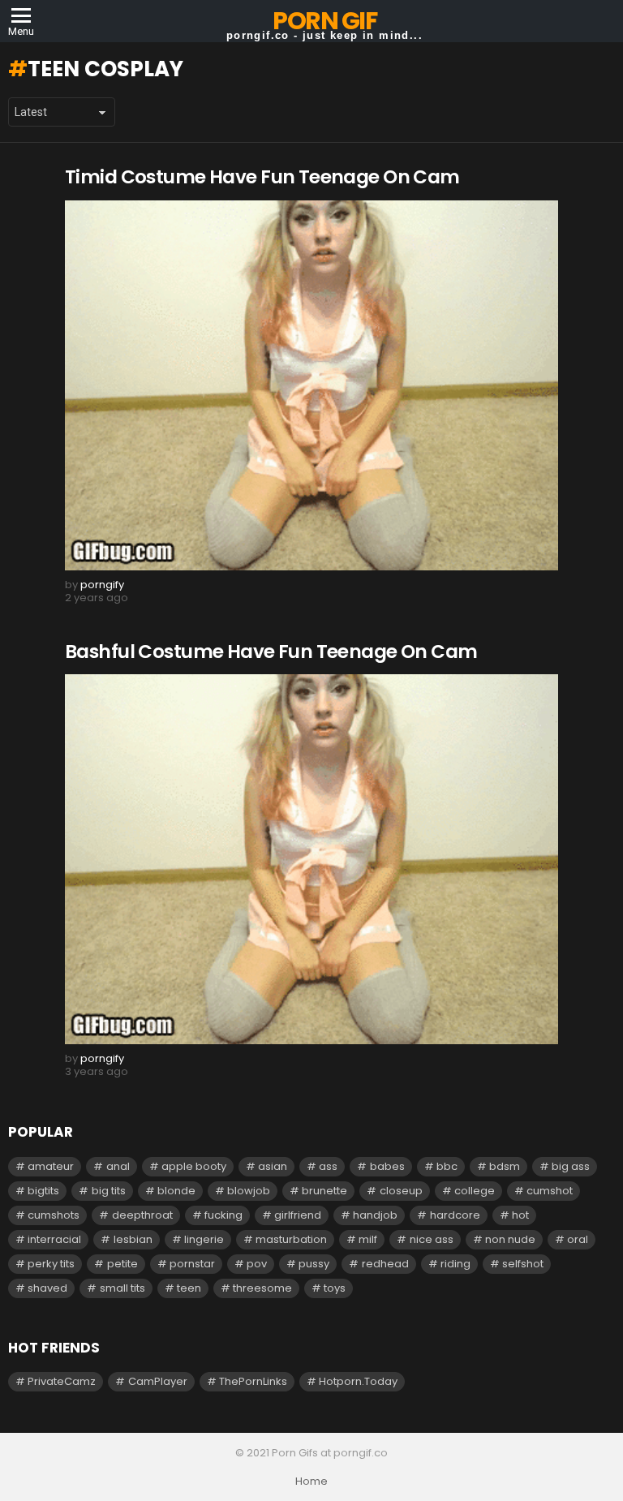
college (474, 1190)
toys (335, 1288)
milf (368, 1239)
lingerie (204, 1239)
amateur (51, 1166)
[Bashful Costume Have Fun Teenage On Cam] (311, 859)
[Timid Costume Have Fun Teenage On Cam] (311, 385)
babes (387, 1166)
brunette (324, 1190)
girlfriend (297, 1215)
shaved (47, 1288)
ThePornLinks (253, 1381)
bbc (447, 1166)
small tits (122, 1288)
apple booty (193, 1166)
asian (272, 1166)
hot (520, 1215)
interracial (54, 1239)
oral (577, 1239)
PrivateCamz (62, 1381)
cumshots (53, 1215)
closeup (401, 1190)
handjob (375, 1215)
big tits (109, 1190)
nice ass (431, 1239)
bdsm (504, 1166)
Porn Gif (324, 20)
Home (311, 1481)
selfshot (523, 1263)
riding (455, 1263)
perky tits (51, 1263)
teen (189, 1288)
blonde (176, 1190)
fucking (223, 1215)
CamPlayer (157, 1381)
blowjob (248, 1190)
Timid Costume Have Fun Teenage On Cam (262, 177)
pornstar (192, 1263)
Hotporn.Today (358, 1381)
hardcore (455, 1215)
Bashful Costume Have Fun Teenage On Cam (271, 651)
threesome (262, 1288)
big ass (571, 1166)
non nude (510, 1239)
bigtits (43, 1190)
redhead (385, 1263)
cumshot (549, 1190)
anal (118, 1166)
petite (122, 1263)
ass (328, 1166)
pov (257, 1263)
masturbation (291, 1239)
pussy (314, 1263)
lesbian (133, 1239)
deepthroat (142, 1215)
